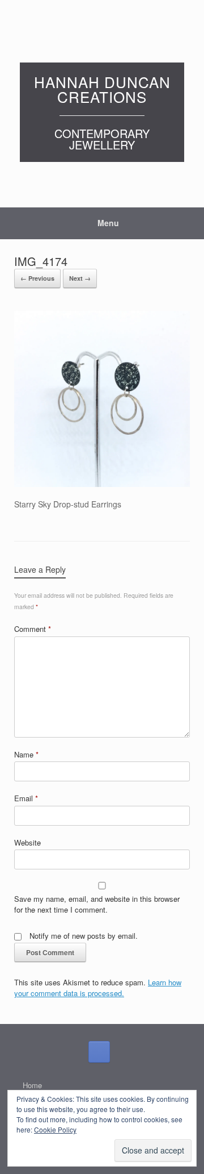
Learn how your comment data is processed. (97, 988)
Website (27, 842)
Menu (108, 222)
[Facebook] (99, 1052)
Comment (32, 628)
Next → (80, 278)
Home (32, 1085)
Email (26, 798)
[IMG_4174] (102, 483)
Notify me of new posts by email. (83, 935)
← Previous (37, 278)
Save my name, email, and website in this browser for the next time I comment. (97, 904)
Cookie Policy (55, 1129)
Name (26, 754)
